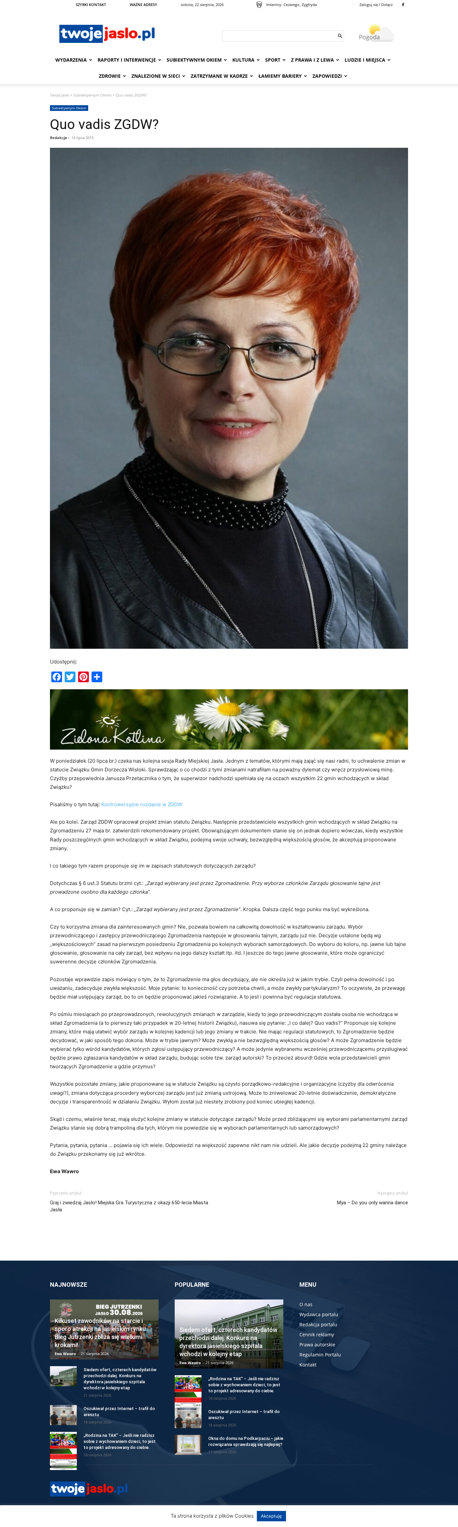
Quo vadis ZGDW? (104, 124)
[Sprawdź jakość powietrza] (259, 4)
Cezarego (291, 4)
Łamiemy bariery (280, 76)
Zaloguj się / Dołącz (376, 4)
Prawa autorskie (317, 1344)
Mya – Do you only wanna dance (372, 1203)
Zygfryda (309, 4)
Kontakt (308, 1364)
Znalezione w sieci (155, 76)
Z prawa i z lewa (312, 60)
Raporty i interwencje (127, 60)
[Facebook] (403, 4)
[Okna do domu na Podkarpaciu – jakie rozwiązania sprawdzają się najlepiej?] (188, 1445)
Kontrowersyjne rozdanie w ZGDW (141, 804)
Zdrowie (110, 76)
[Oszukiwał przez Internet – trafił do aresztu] (63, 1415)
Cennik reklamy (316, 1334)
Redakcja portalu (318, 1324)
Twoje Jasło (59, 95)
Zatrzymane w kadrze (219, 76)
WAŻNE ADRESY (143, 4)
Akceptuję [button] (271, 1516)
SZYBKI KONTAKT (91, 4)
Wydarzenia (71, 60)
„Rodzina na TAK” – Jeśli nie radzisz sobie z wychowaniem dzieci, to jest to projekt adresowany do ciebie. (119, 1441)
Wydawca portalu (318, 1314)
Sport (272, 60)
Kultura (243, 60)
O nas (305, 1304)
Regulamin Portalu (320, 1354)
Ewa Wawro (65, 1353)
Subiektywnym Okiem (194, 60)
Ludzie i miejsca (365, 60)
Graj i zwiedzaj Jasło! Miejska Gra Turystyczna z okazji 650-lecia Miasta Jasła (129, 1206)
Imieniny (273, 4)
